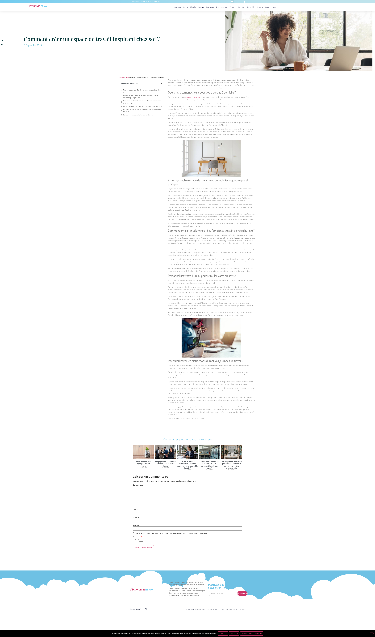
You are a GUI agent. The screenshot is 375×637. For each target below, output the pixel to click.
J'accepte (222, 633)
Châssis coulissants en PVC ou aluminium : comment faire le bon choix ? (210, 465)
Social (267, 7)
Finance (232, 7)
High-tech (241, 7)
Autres (274, 7)
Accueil (121, 77)
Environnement (221, 7)
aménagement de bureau (193, 97)
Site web (136, 525)
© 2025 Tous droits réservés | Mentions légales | (203, 609)
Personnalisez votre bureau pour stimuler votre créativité (142, 106)
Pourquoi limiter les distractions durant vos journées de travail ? (142, 111)
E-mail (136, 517)
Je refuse (234, 633)
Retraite (260, 7)
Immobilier (251, 7)
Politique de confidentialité (229, 609)
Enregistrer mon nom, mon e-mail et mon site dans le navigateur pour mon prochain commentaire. (171, 533)
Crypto (185, 7)
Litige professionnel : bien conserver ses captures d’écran (165, 464)
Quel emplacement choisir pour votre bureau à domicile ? (142, 91)
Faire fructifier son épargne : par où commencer (143, 464)
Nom (135, 510)
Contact (242, 609)
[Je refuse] (372, 633)
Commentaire (138, 485)
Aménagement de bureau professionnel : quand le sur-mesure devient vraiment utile (232, 465)
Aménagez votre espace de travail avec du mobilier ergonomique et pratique (140, 96)
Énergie (201, 7)
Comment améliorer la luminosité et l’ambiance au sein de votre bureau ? (142, 102)
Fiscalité (193, 7)
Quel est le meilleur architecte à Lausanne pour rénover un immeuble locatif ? (187, 465)
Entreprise (210, 7)
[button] (232, 1)
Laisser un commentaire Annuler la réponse (138, 115)
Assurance (177, 7)
